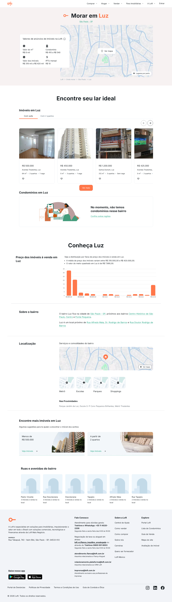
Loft (61, 79)
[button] (106, 358)
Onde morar (70, 79)
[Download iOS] (34, 577)
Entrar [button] (162, 3)
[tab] (28, 116)
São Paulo (82, 79)
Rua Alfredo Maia (95, 322)
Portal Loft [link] (146, 522)
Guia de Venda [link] (147, 534)
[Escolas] (84, 382)
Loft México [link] (120, 557)
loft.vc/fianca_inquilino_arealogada (90, 542)
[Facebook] (163, 588)
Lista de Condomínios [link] (151, 528)
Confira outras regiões (100, 216)
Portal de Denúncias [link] (16, 587)
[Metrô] (67, 382)
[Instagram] (148, 588)
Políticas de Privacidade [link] (39, 587)
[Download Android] (17, 577)
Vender (116, 3)
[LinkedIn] (155, 588)
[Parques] (101, 382)
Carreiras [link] (119, 545)
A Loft (150, 3)
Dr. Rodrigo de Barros (116, 322)
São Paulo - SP (97, 314)
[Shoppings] (118, 382)
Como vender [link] (121, 528)
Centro (69, 317)
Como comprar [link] (121, 534)
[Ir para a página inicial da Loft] (10, 3)
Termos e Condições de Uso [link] (66, 587)
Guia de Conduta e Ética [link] (93, 587)
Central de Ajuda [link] (122, 522)
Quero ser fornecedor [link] (124, 551)
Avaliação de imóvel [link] (150, 545)
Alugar (104, 3)
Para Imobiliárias (133, 3)
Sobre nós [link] (119, 540)
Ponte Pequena (83, 317)
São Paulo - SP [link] (86, 21)
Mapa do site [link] (147, 540)
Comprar (91, 3)
